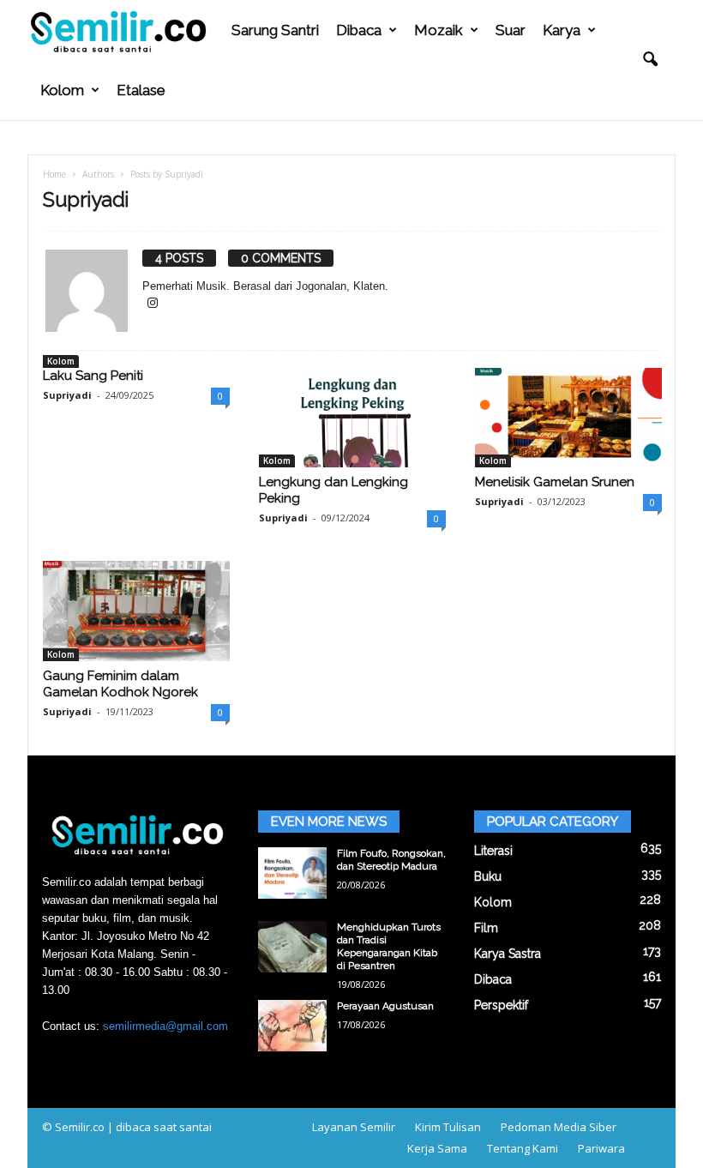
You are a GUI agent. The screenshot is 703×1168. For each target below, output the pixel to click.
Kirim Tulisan (448, 1127)
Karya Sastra (507, 953)
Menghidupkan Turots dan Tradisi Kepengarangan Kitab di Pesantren (389, 946)
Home (54, 174)
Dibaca (359, 30)
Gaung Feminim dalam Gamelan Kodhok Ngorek (120, 684)
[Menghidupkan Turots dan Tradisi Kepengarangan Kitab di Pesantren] (292, 946)
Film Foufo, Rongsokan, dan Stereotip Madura (391, 859)
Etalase (141, 90)
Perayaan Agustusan (385, 1006)
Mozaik (438, 30)
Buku (488, 876)
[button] (650, 60)
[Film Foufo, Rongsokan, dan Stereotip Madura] (292, 873)
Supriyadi (67, 394)
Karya (561, 30)
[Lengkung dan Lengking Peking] (352, 417)
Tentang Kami (522, 1148)
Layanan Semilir (353, 1127)
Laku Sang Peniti (93, 375)
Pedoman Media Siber (558, 1127)
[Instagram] (152, 304)
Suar (511, 30)
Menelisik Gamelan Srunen (554, 482)
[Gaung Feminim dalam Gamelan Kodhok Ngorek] (136, 610)
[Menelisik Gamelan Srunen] (568, 417)
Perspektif (501, 1005)
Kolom (62, 90)
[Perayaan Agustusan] (292, 1025)
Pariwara (601, 1148)
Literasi (493, 851)
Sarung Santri (275, 30)
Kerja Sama (437, 1148)
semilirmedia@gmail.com (165, 1026)
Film (486, 928)
